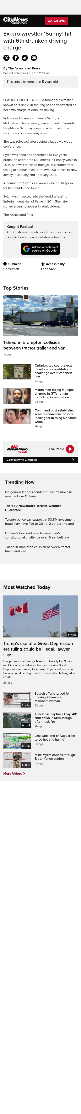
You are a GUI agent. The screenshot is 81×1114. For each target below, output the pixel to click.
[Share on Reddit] (25, 58)
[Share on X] (6, 58)
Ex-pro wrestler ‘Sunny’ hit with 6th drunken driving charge (37, 40)
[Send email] (34, 58)
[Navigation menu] (76, 21)
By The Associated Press (21, 68)
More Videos (12, 774)
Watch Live (56, 21)
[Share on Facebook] (15, 58)
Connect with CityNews (22, 460)
